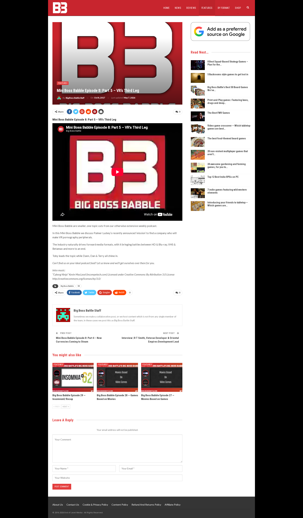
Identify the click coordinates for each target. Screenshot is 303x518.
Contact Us (72, 504)
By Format (224, 7)
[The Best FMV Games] (198, 116)
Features (207, 7)
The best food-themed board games (226, 138)
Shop (238, 7)
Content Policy (120, 504)
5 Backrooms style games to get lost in (227, 74)
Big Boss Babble (67, 286)
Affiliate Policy (172, 504)
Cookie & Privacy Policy (95, 504)
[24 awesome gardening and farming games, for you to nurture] (198, 167)
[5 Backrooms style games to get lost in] (198, 78)
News (178, 7)
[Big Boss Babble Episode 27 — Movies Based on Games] (161, 377)
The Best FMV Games (218, 112)
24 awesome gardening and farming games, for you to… (226, 165)
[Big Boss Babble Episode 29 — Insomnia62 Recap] (73, 377)
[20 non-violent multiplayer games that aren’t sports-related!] (198, 155)
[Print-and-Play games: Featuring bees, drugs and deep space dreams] (198, 103)
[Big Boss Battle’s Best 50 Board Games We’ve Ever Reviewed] (198, 91)
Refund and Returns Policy (146, 504)
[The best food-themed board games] (198, 142)
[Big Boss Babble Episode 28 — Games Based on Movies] (117, 377)
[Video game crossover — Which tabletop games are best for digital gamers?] (198, 129)
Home (166, 7)
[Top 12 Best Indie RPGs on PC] (198, 180)
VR (79, 286)
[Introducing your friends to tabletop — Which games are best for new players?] (198, 206)
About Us (57, 504)
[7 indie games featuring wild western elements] (198, 193)
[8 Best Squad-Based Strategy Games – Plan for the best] (198, 65)
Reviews (191, 7)
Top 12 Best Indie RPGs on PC (222, 176)
